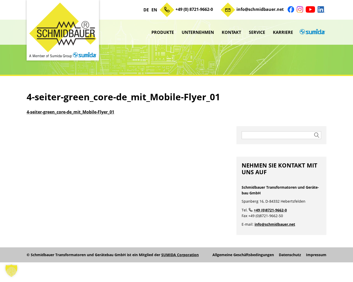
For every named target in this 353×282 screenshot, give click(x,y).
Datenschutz (290, 255)
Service (257, 32)
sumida (311, 32)
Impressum (316, 255)
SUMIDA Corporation (180, 254)
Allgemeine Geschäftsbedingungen (243, 255)
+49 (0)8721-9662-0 (270, 210)
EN (154, 10)
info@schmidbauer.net (260, 9)
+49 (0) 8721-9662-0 (194, 9)
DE (146, 10)
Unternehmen (198, 32)
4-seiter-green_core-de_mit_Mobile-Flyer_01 (70, 112)
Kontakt (231, 32)
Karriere (283, 32)
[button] (11, 270)
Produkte (162, 32)
